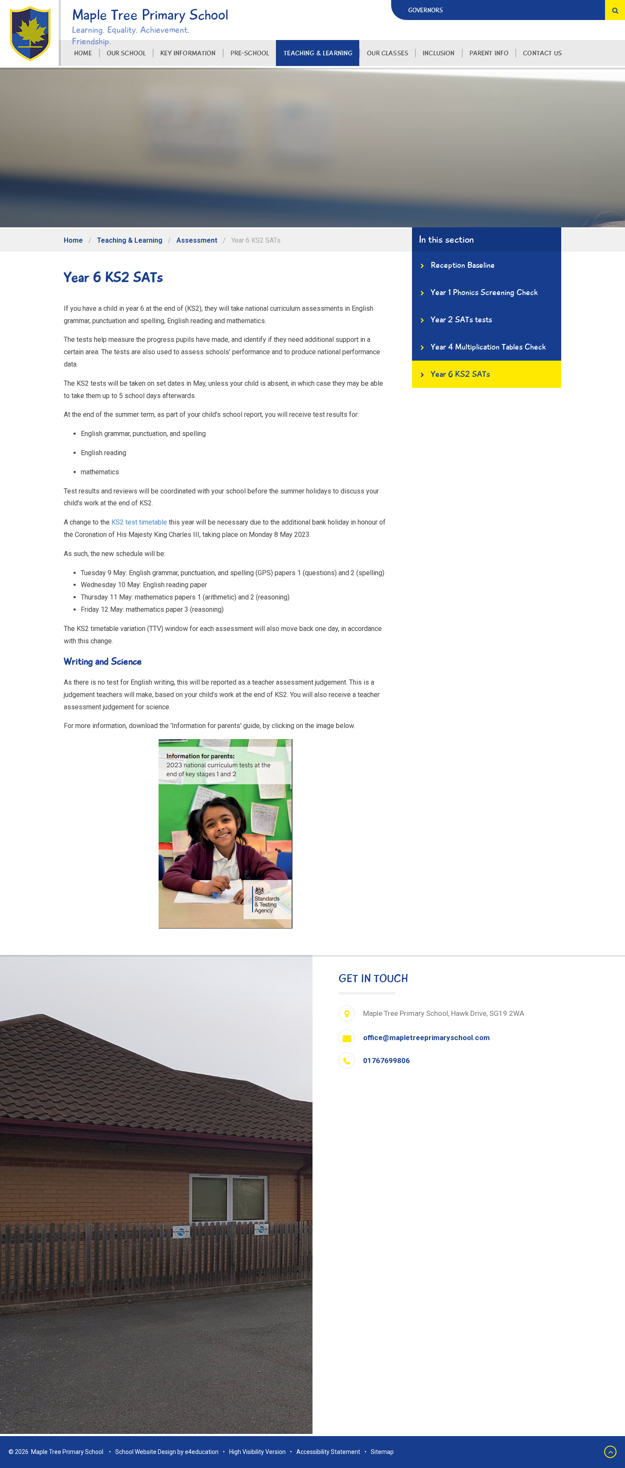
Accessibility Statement (328, 1451)
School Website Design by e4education (167, 1451)
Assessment (196, 240)
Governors (425, 10)
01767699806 (386, 1060)
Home (73, 240)
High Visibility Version (257, 1451)
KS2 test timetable (139, 522)
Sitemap (382, 1451)
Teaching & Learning (129, 240)
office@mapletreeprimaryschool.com (426, 1037)
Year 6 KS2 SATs (256, 240)
